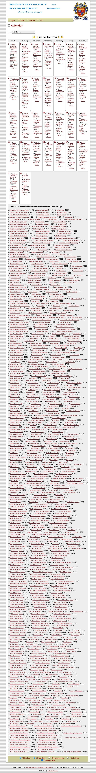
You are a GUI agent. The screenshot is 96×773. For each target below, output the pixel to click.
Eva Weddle (30, 723)
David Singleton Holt (56, 404)
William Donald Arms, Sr (60, 446)
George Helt (48, 539)
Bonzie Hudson (32, 292)
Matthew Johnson (51, 362)
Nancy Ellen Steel (74, 632)
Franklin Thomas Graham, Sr (18, 289)
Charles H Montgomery (39, 562)
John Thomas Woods (39, 488)
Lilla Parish (53, 422)
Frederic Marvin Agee (48, 149)
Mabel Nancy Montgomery (61, 665)
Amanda (14, 127)
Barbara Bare (77, 334)
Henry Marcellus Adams (70, 46)
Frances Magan (39, 222)
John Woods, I (55, 252)
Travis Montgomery (39, 527)
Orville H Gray (57, 359)
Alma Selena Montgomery (58, 226)
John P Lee (55, 544)
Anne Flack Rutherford (17, 371)
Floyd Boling (14, 450)
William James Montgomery (18, 625)
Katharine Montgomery (17, 418)
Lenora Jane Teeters (17, 485)
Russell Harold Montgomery (41, 243)
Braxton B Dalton (30, 698)
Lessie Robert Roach (42, 331)
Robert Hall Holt (15, 292)
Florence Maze (72, 546)
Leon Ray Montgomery (40, 324)
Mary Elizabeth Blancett (70, 64)
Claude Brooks (46, 380)
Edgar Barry (32, 378)
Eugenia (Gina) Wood (38, 446)
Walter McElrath (36, 294)
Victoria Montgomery (16, 621)
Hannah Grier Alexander (38, 376)
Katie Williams (32, 532)
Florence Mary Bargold (17, 336)
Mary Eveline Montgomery (64, 474)
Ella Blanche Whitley (34, 308)
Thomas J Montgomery (17, 674)
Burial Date (75, 758)
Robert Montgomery (16, 616)
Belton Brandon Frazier (44, 315)
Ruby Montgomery (15, 478)
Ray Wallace (48, 441)
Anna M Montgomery (16, 653)
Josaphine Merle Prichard (71, 425)
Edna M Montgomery (36, 656)
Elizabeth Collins (74, 280)
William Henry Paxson (16, 301)
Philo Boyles (29, 380)
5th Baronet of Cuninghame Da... (20, 250)
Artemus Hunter (75, 404)
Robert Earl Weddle (34, 278)
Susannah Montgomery (62, 245)
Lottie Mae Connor (43, 215)
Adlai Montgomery (76, 548)
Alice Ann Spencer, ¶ (60, 273)
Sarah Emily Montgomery (42, 672)
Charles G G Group (32, 401)
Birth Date (26, 758)
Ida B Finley (13, 462)
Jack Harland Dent (36, 285)
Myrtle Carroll (70, 453)
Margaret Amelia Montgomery (62, 516)
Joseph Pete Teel (54, 483)
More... (14, 68)
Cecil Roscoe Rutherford (63, 303)
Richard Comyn (61, 212)
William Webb (14, 723)
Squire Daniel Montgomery (63, 618)
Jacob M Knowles (52, 649)
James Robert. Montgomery (18, 588)
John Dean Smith (15, 373)
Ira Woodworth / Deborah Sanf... (48, 730)
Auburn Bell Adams (71, 119)
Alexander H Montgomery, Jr (59, 551)
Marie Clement (34, 338)
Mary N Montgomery (61, 607)
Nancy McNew (54, 343)
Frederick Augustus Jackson (73, 219)
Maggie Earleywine (58, 457)
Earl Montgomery (15, 569)
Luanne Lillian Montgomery (65, 600)
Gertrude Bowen (36, 161)
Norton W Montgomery (56, 611)
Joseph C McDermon (16, 548)
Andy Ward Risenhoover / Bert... (47, 737)
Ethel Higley (13, 469)
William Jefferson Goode (37, 359)
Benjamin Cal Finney (49, 392)
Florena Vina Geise (48, 399)
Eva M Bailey (24, 185)
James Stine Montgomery (70, 415)
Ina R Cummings (69, 282)
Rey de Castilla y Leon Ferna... (19, 728)
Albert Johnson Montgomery (18, 504)
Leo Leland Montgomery (17, 324)
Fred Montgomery (36, 579)
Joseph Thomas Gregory (17, 646)
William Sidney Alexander (71, 125)
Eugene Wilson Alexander (82, 60)
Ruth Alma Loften (77, 266)
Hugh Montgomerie (16, 226)
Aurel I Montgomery (42, 504)
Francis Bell (52, 310)
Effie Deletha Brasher (48, 492)
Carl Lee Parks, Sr (15, 369)
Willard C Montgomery (38, 621)
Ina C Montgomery (65, 660)
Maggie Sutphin (32, 719)
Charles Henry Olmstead (34, 422)
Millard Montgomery (63, 520)
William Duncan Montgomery (41, 623)
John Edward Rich (53, 301)
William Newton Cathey (74, 383)
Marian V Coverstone (34, 282)
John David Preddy (50, 425)
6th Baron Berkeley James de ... (46, 257)
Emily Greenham (15, 219)
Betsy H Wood (75, 635)
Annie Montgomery (41, 555)
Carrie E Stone (14, 686)
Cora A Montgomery (56, 565)
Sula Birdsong (32, 637)
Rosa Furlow (13, 399)
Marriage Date (50, 760)
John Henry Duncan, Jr (16, 702)
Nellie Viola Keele (31, 408)
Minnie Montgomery (36, 670)
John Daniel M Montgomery (38, 590)
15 (9, 112)
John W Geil (30, 464)
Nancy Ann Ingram (57, 266)
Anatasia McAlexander (17, 268)
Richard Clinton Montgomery (62, 614)
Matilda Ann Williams (16, 252)
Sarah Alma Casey (33, 383)
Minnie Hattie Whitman (17, 691)
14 (78, 78)
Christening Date (58, 758)
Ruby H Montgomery (16, 618)
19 (55, 112)
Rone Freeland (14, 397)
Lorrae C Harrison (36, 404)
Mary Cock (55, 695)
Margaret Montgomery (39, 604)
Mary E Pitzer (63, 677)
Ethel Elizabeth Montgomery (18, 415)
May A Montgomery (16, 670)
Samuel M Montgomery (59, 418)
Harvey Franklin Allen (83, 119)
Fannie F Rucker (78, 271)
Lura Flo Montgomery (38, 602)
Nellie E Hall (60, 497)
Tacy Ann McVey (72, 343)
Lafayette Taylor (15, 308)
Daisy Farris (69, 460)
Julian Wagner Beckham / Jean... (19, 737)
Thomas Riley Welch (56, 688)
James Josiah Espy (40, 287)
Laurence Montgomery (17, 597)
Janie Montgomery (40, 588)
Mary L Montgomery (16, 520)
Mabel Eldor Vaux (53, 686)
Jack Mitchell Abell (49, 143)
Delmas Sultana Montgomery (39, 345)
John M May (35, 651)
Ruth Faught (12, 96)
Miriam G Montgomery (41, 327)
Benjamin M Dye (25, 134)
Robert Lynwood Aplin (13, 133)
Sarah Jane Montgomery (17, 348)
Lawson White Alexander (25, 58)
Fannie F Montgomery (16, 576)
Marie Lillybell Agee (60, 118)
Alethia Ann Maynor (52, 411)
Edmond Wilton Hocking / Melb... (48, 735)
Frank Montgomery (59, 576)
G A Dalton (64, 698)
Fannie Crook (69, 385)
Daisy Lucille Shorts (40, 632)
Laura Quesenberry (38, 714)
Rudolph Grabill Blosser (49, 56)
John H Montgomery (64, 663)
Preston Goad (39, 266)
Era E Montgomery (35, 574)
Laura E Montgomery (58, 595)
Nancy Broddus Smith (16, 432)
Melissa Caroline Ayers (71, 532)
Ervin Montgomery (55, 574)
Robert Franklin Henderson (58, 646)
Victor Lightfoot (48, 471)
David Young (52, 278)
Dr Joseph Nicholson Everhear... (19, 315)
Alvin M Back (69, 490)
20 (67, 112)
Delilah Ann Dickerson (59, 700)
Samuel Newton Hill (59, 705)
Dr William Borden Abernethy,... (37, 53)
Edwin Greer (65, 644)
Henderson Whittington (17, 488)
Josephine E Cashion (38, 695)
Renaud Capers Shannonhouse (19, 306)
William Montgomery (59, 621)
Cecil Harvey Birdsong (47, 124)
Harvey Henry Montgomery (18, 581)
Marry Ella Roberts (49, 427)
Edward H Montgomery (43, 231)
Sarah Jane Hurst (33, 362)
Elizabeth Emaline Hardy (17, 705)
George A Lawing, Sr (52, 292)
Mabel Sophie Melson (42, 224)
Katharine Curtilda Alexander (83, 162)
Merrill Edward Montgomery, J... (65, 238)
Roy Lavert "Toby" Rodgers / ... (73, 751)
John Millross (62, 224)
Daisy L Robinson (68, 427)
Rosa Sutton (56, 306)
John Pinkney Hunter (33, 406)
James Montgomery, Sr (17, 366)
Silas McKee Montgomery (17, 527)
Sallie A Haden (14, 467)
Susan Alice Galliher (73, 338)
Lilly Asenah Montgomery (63, 324)
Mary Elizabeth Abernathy (13, 46)
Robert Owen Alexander (71, 100)
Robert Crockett (74, 355)
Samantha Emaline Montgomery (68, 243)
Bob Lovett (65, 408)
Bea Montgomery (77, 317)
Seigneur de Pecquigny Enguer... (19, 217)
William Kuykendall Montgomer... (65, 329)
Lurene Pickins (46, 677)
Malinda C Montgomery (37, 516)
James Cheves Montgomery (18, 663)
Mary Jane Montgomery (60, 518)
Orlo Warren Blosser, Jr (59, 155)
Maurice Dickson (55, 285)
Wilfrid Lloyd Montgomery (18, 296)
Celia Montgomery (55, 560)
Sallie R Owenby (76, 299)
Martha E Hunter (53, 406)
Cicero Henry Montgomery (18, 474)
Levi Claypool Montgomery (41, 600)
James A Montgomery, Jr (44, 322)
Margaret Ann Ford (67, 394)
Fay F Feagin (13, 392)
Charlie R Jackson (15, 707)
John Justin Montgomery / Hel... (72, 733)
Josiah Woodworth (15, 490)
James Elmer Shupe (40, 273)
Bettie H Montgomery (36, 558)
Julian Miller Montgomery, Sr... (19, 751)
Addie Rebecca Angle (37, 132)
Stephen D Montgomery (37, 478)
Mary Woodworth (36, 355)
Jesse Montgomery (15, 590)
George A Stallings (73, 684)
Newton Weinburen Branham (48, 62)
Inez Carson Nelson (59, 296)
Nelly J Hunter (70, 406)
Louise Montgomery (61, 513)
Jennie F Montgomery (60, 588)
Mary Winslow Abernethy (36, 46)
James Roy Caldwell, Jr (34, 280)
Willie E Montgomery (16, 420)
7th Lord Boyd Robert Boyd (41, 534)
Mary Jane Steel (14, 275)
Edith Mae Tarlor (74, 306)
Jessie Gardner (36, 702)
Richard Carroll (14, 455)
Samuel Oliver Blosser (60, 161)
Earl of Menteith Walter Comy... (19, 215)
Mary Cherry (34, 639)
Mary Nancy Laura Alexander (25, 65)
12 (55, 78)
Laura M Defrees (34, 387)
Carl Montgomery (38, 229)
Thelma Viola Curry (25, 128)
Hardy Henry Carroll (52, 453)
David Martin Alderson (58, 148)
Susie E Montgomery (64, 672)
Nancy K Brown (14, 383)
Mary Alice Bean (15, 280)
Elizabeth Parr (69, 422)
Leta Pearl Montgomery (17, 600)
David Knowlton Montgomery (64, 567)
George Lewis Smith (59, 371)
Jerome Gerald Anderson (13, 148)
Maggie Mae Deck (15, 387)
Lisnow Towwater (33, 439)
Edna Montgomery (60, 506)
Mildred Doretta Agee (48, 160)
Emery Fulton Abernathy (25, 80)
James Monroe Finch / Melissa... (43, 726)
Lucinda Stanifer (33, 716)
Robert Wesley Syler (59, 275)
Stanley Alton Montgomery (38, 245)
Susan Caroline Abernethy (25, 87)
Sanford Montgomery (16, 525)
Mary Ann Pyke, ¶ (60, 348)
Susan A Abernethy (13, 52)
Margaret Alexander (13, 182)
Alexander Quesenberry (17, 714)
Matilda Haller (32, 539)
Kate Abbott (58, 45)
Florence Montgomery (38, 576)
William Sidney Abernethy (71, 151)
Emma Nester (76, 709)
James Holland (15, 362)
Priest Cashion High (34, 219)
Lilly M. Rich (31, 679)
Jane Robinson (60, 271)
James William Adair (26, 143)
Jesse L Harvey (37, 646)
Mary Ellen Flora (15, 394)
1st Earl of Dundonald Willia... (19, 212)
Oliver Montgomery (17, 614)
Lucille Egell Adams (36, 79)
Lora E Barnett (36, 310)
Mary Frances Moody (57, 709)
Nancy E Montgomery (40, 476)
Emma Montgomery (16, 574)
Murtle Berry (48, 378)
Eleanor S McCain (53, 651)
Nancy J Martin (38, 546)
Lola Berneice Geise (68, 399)
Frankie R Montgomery (62, 658)
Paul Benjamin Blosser (47, 51)
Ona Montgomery (56, 670)
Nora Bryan (72, 450)
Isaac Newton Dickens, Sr (36, 700)
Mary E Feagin (30, 392)
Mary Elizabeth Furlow (54, 397)
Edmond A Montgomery (36, 569)
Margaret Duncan (35, 537)
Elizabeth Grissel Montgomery (60, 656)
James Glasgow (15, 539)
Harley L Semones (76, 714)
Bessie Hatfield (48, 467)
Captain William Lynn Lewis (18, 222)
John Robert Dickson (53, 387)
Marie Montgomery (16, 667)
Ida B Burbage (14, 453)
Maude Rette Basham (16, 448)
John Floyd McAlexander (40, 268)
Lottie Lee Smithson (37, 432)
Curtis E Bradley (49, 637)
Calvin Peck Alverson (60, 90)
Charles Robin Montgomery (63, 562)
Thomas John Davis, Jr (16, 357)
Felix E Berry (13, 492)
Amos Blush (70, 448)
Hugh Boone (36, 336)
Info (41, 20)
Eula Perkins (30, 677)
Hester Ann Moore (39, 296)
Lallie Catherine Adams (36, 60)
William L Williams (57, 635)
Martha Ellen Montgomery (39, 238)
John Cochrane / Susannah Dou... (20, 730)
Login (12, 20)
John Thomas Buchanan (36, 89)
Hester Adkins (59, 114)
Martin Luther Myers (38, 628)
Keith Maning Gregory (42, 289)
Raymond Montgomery (38, 614)
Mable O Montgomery (60, 602)
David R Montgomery (60, 653)
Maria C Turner (15, 278)
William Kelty (14, 471)
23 (21, 142)
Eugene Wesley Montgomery (18, 233)
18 (44, 112)
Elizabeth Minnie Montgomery (42, 572)
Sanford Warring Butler (60, 58)
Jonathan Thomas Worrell (17, 726)
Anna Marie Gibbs (77, 537)
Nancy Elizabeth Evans (48, 642)
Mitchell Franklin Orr (16, 299)
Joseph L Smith (57, 429)
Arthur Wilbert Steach (16, 434)
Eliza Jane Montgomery (59, 569)
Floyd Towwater (15, 439)
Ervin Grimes (78, 464)
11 (44, 78)
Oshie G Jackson (33, 707)
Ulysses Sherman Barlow (17, 534)
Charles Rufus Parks (35, 369)
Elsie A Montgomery (66, 572)
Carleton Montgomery (59, 229)
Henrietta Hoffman (34, 541)
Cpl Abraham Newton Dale (60, 264)
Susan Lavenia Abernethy (25, 46)
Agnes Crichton (61, 215)
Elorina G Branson (16, 693)
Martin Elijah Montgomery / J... (20, 735)
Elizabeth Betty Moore (59, 478)
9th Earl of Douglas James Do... (47, 217)
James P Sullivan (54, 530)
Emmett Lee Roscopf (41, 303)
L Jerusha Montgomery (38, 665)
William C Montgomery (17, 623)
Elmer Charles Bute (15, 338)
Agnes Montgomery (17, 551)
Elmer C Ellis (53, 460)
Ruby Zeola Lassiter (16, 343)
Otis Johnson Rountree (75, 369)
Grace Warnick (33, 443)
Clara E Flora (63, 462)
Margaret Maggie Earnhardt (52, 390)
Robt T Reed (13, 427)
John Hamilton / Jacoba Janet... (47, 744)
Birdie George (61, 464)
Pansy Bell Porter (60, 630)
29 (9, 173)
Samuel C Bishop (53, 448)
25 (44, 142)
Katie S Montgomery (37, 595)
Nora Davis (29, 642)
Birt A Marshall (51, 707)
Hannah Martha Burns (16, 695)
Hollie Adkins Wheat (37, 334)
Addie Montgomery (73, 502)
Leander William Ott (56, 299)
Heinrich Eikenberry (36, 460)
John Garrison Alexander (71, 93)
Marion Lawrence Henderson (51, 341)
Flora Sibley (57, 632)
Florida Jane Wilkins (71, 443)
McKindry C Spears (57, 432)
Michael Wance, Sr (15, 443)
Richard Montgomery (36, 709)
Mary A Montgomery (38, 518)
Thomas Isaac (53, 219)
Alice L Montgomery (38, 553)
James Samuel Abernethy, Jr (83, 46)
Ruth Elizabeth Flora (60, 287)
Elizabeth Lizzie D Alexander (37, 155)
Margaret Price (42, 250)
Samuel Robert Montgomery (58, 523)
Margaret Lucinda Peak (40, 348)
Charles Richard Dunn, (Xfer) (18, 266)
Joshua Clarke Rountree (17, 684)
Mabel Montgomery (16, 516)
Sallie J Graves (14, 401)
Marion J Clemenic (55, 280)
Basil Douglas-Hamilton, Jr (82, 95)
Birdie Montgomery (57, 558)
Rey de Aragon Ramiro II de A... (45, 728)
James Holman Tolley (56, 373)
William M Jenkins (36, 499)
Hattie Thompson (68, 436)
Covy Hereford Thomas (38, 485)
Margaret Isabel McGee (34, 317)
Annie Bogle (58, 691)
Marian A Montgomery (61, 604)
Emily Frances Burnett (56, 693)
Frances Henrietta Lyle (16, 294)
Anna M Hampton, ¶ (16, 404)
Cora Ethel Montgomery (38, 653)
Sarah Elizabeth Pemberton (18, 630)
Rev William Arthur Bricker (71, 336)
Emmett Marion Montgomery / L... (48, 747)
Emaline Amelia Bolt (59, 123)
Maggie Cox (13, 698)
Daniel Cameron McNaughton (19, 224)
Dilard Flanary (46, 462)
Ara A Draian (31, 390)
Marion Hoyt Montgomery (18, 327)
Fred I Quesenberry (16, 271)
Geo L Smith (13, 483)
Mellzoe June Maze (35, 343)
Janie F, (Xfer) (59, 495)
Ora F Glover (49, 644)
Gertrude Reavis (36, 530)
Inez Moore (55, 420)
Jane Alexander (68, 278)
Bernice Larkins (30, 471)
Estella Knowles (70, 362)
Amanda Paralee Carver (34, 455)
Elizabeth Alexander (37, 121)
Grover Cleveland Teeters (75, 483)
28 (78, 142)
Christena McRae (36, 548)
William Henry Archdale (25, 122)
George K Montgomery (57, 579)
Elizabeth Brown (64, 380)
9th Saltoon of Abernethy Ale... (19, 210)
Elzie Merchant (33, 502)
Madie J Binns (65, 378)
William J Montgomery (65, 623)
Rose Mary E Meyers (16, 345)
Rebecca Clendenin (35, 385)
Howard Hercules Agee (51, 259)
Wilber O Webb (72, 721)
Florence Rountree (63, 679)
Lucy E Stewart (14, 719)
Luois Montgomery (15, 709)
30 (21, 173)
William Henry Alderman (71, 57)
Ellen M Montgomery (62, 345)
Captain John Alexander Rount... (63, 681)
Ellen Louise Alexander (82, 53)
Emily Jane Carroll (32, 453)
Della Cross (69, 455)
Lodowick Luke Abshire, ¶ (60, 80)
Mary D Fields (14, 644)
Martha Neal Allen (42, 210)
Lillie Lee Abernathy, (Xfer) (37, 144)
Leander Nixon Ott (36, 299)
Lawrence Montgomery (39, 597)
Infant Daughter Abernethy (71, 144)
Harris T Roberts (30, 427)
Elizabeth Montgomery (65, 231)
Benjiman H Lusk (15, 411)
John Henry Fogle (48, 394)
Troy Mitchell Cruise (37, 264)
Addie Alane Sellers (39, 429)
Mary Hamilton (70, 702)
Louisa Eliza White (51, 443)
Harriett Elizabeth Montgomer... (41, 660)
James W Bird (60, 210)
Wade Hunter (14, 408)
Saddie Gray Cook (55, 355)
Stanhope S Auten (15, 378)
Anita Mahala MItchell (55, 548)
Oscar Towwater (52, 439)
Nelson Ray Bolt (71, 259)
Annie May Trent (38, 635)
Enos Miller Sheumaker (74, 481)
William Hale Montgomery (62, 247)
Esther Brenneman (13, 154)
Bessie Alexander (82, 156)
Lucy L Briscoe (67, 637)
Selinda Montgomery (37, 525)
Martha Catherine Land (57, 499)
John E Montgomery (65, 511)
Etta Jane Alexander (71, 163)
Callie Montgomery (15, 560)
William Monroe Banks (17, 310)
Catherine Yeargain (35, 490)
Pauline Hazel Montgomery (18, 240)
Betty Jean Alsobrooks (26, 180)
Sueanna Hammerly (76, 359)
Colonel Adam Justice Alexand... (71, 86)
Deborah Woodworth (16, 355)
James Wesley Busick (60, 53)
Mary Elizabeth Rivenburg (17, 632)
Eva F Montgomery (15, 658)
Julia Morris (35, 674)
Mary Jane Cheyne (63, 534)
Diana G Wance (64, 441)
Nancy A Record (14, 679)
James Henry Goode (16, 359)
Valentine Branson (35, 693)
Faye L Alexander (59, 85)
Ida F (69, 390)
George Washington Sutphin (36, 275)
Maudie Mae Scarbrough (18, 273)
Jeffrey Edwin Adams (49, 45)
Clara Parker (14, 481)
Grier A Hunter (14, 406)
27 (67, 142)
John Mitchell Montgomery (63, 590)
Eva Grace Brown (15, 313)
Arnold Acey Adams (82, 114)
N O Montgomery (15, 523)
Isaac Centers (54, 455)
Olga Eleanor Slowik (39, 371)
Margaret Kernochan (16, 544)
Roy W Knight (49, 408)
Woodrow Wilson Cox (16, 264)
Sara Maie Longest (71, 292)
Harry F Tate (35, 436)
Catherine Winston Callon (17, 495)
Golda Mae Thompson (35, 373)
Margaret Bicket (69, 310)
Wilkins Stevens (36, 434)
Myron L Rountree (54, 369)
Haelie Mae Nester (15, 712)
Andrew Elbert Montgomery (61, 553)
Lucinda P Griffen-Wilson (40, 497)
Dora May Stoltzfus (37, 350)
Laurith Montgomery (66, 322)
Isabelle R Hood (53, 541)
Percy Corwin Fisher (37, 357)
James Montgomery (63, 583)
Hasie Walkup (14, 688)
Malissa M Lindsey (15, 502)
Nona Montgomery (34, 611)
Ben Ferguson (67, 642)
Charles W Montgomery (39, 506)
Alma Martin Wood (50, 532)
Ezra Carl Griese (29, 341)
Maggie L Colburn (51, 639)
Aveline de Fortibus (70, 257)
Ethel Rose (47, 679)
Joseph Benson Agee (71, 50)
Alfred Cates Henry (38, 705)
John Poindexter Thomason (63, 250)
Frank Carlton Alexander (48, 93)
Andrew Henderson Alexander (25, 94)
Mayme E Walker (31, 441)
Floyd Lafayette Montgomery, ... (41, 320)
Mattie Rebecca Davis (16, 285)
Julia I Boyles (14, 380)
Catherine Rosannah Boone (34, 450)
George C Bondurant (76, 691)
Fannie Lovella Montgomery (38, 658)
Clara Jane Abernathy (72, 79)
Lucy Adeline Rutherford (17, 429)
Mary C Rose (55, 481)
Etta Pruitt (77, 630)
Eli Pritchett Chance (16, 261)
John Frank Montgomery (42, 663)
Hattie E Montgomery (41, 581)
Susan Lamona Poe (40, 630)
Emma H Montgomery (41, 474)
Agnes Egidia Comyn (42, 212)
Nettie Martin (55, 546)
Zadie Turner (14, 441)
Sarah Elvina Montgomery (39, 618)
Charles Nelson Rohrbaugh (35, 481)
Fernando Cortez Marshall (18, 546)
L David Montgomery (16, 665)
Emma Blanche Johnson (73, 541)
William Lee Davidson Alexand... (49, 100)
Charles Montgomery (17, 320)
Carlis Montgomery (62, 504)
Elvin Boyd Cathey (26, 149)
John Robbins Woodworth (61, 488)
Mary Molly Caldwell (69, 492)
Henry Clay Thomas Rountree (19, 681)
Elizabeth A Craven (15, 537)
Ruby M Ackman (48, 114)
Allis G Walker (55, 721)
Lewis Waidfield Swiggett (33, 483)
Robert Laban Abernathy (82, 144)
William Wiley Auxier (60, 96)
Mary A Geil (45, 464)
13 (67, 78)
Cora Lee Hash (31, 467)
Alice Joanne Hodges (16, 499)
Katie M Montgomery (16, 595)
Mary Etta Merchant (52, 502)
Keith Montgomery (53, 770)
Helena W (70, 686)
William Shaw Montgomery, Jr (19, 331)
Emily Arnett (53, 490)
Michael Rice (35, 301)
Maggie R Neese (52, 674)
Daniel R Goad (53, 702)
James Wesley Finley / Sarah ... (19, 733)
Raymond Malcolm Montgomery (44, 240)
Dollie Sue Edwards (16, 460)
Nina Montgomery (37, 418)
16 (21, 112)
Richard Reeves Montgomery (18, 329)
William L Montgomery (42, 625)
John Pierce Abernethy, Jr (83, 150)
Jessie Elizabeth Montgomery (18, 236)
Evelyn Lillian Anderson (13, 195)
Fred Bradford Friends (58, 357)
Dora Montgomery (15, 656)
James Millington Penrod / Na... (46, 751)
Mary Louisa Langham (37, 544)
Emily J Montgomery (36, 509)
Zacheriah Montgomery (17, 628)
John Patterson (75, 268)
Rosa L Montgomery (35, 523)
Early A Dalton (48, 698)
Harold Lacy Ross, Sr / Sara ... (73, 737)
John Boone (51, 336)
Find (22, 20)
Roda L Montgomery (57, 616)
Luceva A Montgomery (17, 602)
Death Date (41, 758)
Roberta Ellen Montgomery (18, 672)
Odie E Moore (78, 478)
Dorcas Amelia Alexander (13, 58)
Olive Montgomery (77, 611)
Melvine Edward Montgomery (40, 520)
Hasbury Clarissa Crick (26, 153)
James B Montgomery (36, 586)
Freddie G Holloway (31, 469)
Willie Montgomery (62, 625)
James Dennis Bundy (37, 96)
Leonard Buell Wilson (55, 308)
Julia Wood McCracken (73, 411)
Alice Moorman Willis (58, 334)
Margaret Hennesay (66, 539)
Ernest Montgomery (54, 413)
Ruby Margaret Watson (17, 352)
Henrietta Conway (72, 695)
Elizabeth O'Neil (58, 628)
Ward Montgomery (40, 247)
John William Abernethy (36, 115)
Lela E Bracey (30, 492)
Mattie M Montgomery (41, 609)
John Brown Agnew (37, 65)
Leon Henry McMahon (59, 222)
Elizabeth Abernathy (48, 86)
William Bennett (15, 637)
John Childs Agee (48, 154)
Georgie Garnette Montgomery (44, 415)
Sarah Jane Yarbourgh (16, 376)
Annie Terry (51, 436)
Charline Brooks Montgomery (19, 231)
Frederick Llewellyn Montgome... (69, 320)
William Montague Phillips (55, 712)
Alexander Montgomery (56, 317)
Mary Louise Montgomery (18, 476)
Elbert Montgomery (16, 509)
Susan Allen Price (76, 712)
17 (32, 112)
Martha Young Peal (15, 425)
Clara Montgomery (15, 565)
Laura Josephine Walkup (34, 688)
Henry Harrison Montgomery (18, 583)
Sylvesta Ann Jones (70, 469)
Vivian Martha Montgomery (18, 247)
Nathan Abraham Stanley (73, 716)
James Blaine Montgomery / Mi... (20, 747)
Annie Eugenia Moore (37, 420)
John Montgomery (41, 236)
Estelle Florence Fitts (70, 392)
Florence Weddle (47, 723)
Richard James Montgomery (71, 240)
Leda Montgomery (60, 597)
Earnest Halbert (51, 401)
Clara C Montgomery (36, 565)
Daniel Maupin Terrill (33, 686)
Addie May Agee (31, 259)
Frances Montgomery (57, 364)
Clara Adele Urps (74, 350)
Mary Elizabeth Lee (73, 544)
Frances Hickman (15, 541)
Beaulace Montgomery (68, 471)
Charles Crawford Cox (74, 261)
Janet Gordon (69, 217)
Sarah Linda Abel (25, 174)
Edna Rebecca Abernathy (48, 80)
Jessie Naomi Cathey (53, 383)
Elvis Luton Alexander (26, 52)
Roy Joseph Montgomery (17, 243)
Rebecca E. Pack (34, 712)
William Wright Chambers (13, 89)
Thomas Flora (14, 464)
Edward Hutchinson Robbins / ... (20, 744)
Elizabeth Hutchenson (66, 315)
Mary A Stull (40, 306)
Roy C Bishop (35, 448)
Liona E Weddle (65, 723)
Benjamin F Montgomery (17, 229)
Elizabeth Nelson (62, 366)
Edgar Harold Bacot (83, 89)
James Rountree (41, 681)
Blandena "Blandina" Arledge (63, 376)
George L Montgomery (17, 660)
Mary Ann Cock (54, 261)
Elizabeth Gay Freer (33, 397)
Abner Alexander (71, 158)
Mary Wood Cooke (71, 639)
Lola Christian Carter (13, 84)
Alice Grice (13, 341)
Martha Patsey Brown (35, 313)
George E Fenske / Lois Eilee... (48, 740)
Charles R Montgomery (17, 506)
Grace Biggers (35, 85)
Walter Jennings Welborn (39, 352)
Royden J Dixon (14, 390)
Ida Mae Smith (15, 716)
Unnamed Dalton (15, 700)
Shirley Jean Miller (15, 364)
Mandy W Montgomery (17, 604)
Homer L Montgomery (42, 583)
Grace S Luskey (33, 411)
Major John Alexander (37, 126)
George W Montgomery (64, 233)
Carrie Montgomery (36, 560)
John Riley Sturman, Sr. (17, 436)
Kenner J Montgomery (16, 238)
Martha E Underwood (16, 721)
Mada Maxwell (14, 317)
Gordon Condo (14, 282)
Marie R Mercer (35, 413)
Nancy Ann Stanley (52, 716)
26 (55, 142)
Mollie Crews (53, 385)
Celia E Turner (65, 719)
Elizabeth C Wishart (37, 252)
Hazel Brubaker (55, 450)
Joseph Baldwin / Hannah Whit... (71, 726)
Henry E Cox (52, 282)
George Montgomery (42, 233)
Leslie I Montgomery (40, 513)
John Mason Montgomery (17, 513)
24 (32, 142)
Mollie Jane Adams (82, 79)
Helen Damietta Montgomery (65, 581)
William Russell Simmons (64, 331)
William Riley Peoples (16, 530)
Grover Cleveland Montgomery (19, 322)
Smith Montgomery (16, 245)
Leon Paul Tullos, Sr (71, 439)
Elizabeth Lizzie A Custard (17, 457)
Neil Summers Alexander (82, 67)
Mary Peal (33, 425)
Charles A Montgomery (17, 562)
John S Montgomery (37, 593)
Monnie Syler (49, 719)
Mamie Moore (72, 420)
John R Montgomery (16, 593)
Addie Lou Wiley (15, 532)
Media (32, 20)
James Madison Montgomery (18, 511)
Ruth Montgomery (41, 329)
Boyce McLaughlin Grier (64, 289)
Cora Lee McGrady (69, 707)
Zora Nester (59, 268)
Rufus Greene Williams (17, 446)
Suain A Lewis (70, 649)
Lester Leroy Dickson (74, 387)
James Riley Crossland (40, 495)
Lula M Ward (71, 530)
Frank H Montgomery (16, 579)
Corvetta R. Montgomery (17, 567)
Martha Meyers (71, 651)
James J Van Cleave (59, 485)
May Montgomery (62, 609)
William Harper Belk (48, 118)
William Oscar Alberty (37, 149)
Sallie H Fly (31, 394)
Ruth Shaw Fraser (32, 644)
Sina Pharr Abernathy (72, 114)
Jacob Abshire (13, 143)
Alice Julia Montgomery (17, 553)
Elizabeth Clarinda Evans (55, 537)
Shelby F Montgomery (59, 525)
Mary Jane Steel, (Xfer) (16, 334)
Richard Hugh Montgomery (64, 327)
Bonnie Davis (14, 642)
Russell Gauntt (30, 399)
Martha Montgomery (56, 294)
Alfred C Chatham (15, 385)
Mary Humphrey (15, 649)
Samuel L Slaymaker (17, 350)
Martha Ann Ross (58, 714)
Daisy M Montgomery (39, 567)
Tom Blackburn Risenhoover (18, 303)
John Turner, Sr (78, 275)
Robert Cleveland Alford (71, 133)
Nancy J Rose (78, 348)
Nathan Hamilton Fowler (17, 497)
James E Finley (29, 462)
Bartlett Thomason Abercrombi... (26, 115)
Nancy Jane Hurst (51, 469)
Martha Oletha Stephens (17, 635)
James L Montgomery (57, 586)
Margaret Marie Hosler (74, 341)
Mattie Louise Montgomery (18, 609)
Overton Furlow (74, 397)
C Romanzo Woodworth (62, 352)
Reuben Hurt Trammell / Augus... (21, 740)
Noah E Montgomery (61, 476)
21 (78, 112)
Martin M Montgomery (17, 518)
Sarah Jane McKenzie (16, 413)
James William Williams (39, 691)
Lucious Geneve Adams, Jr (13, 175)
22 (9, 142)
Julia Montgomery (56, 593)
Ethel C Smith (56, 684)
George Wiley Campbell (48, 131)
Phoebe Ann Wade (37, 721)
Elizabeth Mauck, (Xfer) (17, 651)
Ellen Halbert (68, 401)
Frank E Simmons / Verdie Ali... (45, 733)
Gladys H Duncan (39, 457)
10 (32, 78)
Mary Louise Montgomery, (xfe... (40, 667)
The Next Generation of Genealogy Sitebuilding (39, 767)
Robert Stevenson (54, 434)
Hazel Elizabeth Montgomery (59, 509)
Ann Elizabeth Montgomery (18, 555)
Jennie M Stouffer (73, 434)
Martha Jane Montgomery (17, 607)
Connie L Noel (14, 422)
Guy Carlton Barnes (81, 129)
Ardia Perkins (14, 677)
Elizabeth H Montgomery (17, 572)
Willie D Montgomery (60, 527)
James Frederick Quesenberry (39, 271)
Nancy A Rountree (38, 684)
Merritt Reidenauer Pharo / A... (19, 749)
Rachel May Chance (36, 261)
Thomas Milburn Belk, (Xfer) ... (26, 190)
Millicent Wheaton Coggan (58, 313)
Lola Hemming (65, 467)
